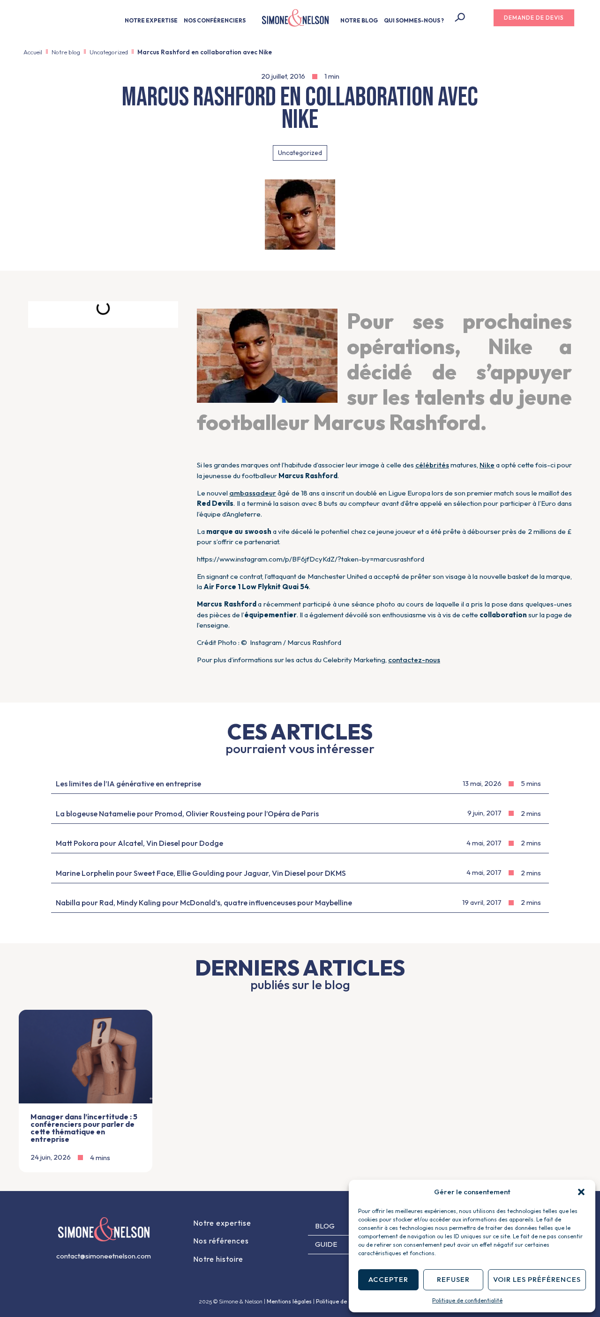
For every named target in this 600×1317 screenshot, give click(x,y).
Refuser (453, 1279)
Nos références (221, 1240)
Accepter (388, 1279)
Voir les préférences (537, 1279)
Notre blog (66, 52)
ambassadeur (252, 492)
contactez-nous (414, 659)
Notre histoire (218, 1259)
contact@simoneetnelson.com (103, 1255)
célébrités (432, 464)
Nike (487, 464)
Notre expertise (222, 1223)
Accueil (32, 52)
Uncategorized (109, 52)
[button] (581, 1192)
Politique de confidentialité (467, 1300)
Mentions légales (289, 1301)
